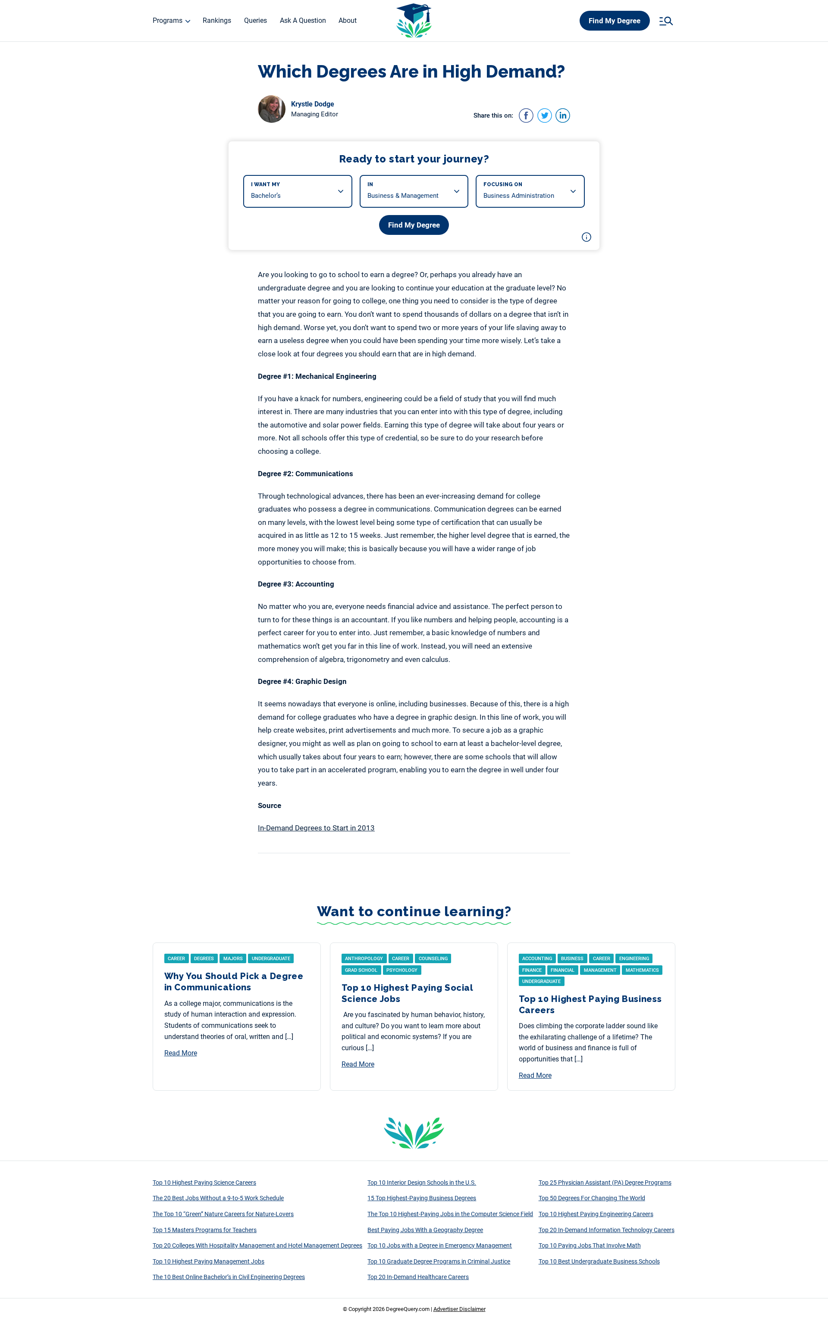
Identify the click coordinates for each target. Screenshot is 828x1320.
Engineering (634, 958)
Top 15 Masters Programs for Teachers (205, 1229)
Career (176, 958)
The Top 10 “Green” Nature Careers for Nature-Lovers (223, 1214)
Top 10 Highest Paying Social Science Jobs (408, 993)
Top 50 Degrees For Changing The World (592, 1198)
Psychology (401, 970)
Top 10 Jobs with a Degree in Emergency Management (439, 1245)
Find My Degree (614, 20)
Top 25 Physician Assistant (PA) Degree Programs (605, 1182)
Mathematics (642, 970)
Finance (532, 970)
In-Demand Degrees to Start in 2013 (316, 828)
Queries (255, 20)
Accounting (537, 958)
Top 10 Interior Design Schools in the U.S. (421, 1182)
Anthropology (364, 958)
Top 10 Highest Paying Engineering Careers (596, 1214)
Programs (167, 20)
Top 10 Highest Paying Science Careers (204, 1182)
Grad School (361, 970)
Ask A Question (303, 20)
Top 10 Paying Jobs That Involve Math (590, 1245)
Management (600, 970)
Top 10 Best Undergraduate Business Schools (599, 1261)
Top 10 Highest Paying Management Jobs (208, 1261)
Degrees (204, 958)
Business (572, 958)
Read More (180, 1053)
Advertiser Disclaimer (459, 1309)
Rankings (217, 20)
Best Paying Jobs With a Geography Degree (425, 1229)
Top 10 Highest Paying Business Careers (590, 1004)
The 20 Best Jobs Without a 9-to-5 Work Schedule (218, 1198)
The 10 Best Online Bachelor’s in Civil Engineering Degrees (229, 1276)
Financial (562, 970)
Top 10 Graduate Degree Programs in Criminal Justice (438, 1261)
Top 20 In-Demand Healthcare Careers (418, 1276)
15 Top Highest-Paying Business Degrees (421, 1198)
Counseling (433, 958)
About (348, 20)
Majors (233, 958)
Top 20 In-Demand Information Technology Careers (606, 1229)
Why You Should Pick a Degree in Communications (234, 981)
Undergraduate (271, 958)
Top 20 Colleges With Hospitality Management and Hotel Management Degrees (257, 1245)
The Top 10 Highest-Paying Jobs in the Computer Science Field (450, 1214)
